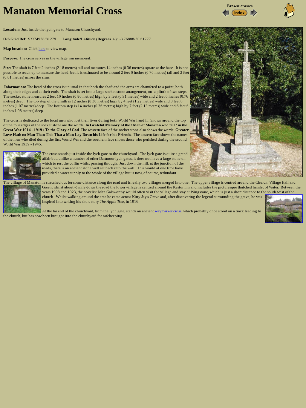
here (42, 48)
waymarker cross (168, 211)
